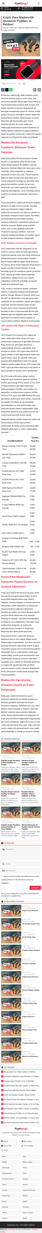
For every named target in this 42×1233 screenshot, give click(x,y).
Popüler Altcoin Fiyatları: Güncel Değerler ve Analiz (29, 794)
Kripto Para (13, 28)
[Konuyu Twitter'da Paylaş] (7, 89)
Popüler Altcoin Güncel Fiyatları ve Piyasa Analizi (10, 794)
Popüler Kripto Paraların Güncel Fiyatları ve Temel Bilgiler (10, 827)
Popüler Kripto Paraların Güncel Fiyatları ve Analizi (10, 763)
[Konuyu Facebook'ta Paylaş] (2, 89)
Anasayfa (6, 28)
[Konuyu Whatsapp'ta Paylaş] (11, 89)
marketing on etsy (14, 1229)
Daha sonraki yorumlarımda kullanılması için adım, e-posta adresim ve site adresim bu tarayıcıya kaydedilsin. (20, 879)
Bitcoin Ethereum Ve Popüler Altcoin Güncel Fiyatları (31, 827)
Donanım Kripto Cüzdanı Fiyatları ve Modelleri (29, 763)
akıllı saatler (26, 1229)
